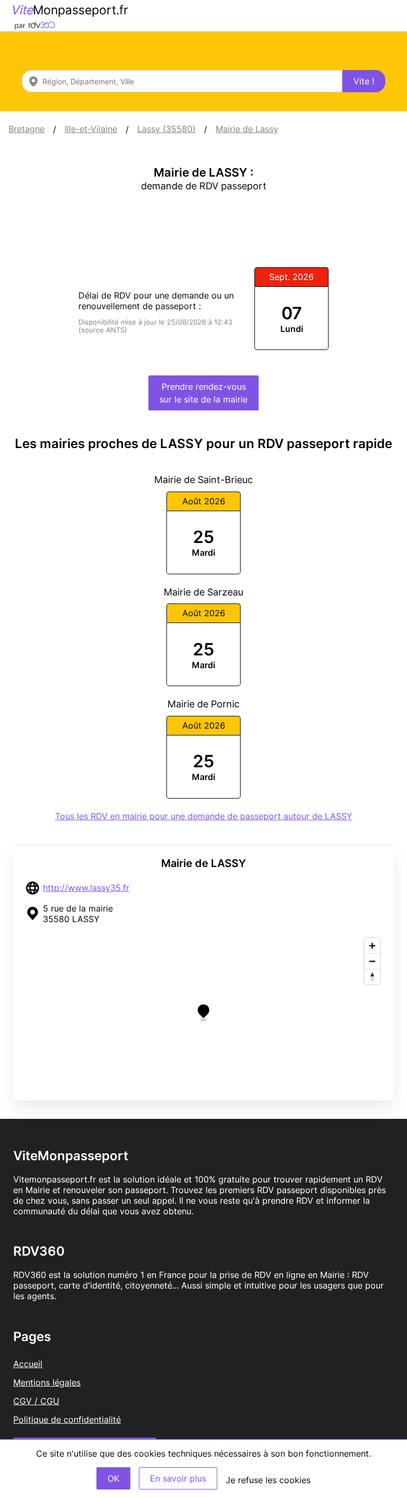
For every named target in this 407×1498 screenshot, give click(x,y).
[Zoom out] (372, 961)
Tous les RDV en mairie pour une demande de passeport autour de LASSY (203, 816)
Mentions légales (47, 1382)
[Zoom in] (372, 945)
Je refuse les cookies (268, 1480)
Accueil (27, 1364)
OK (113, 1478)
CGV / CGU (36, 1401)
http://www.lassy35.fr (86, 887)
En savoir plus (178, 1478)
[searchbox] (182, 81)
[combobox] (182, 81)
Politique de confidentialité (67, 1419)
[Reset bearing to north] (372, 976)
